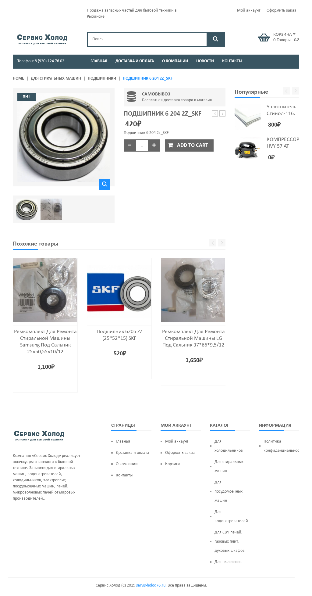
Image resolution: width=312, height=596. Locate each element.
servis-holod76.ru (150, 585)
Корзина (172, 464)
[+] (154, 145)
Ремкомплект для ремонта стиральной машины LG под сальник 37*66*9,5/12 (193, 338)
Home (18, 78)
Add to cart (192, 145)
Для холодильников (228, 446)
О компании (127, 464)
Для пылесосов (228, 562)
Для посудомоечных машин (228, 491)
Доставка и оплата (132, 453)
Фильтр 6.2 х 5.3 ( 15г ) (215, 114)
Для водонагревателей (231, 516)
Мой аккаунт (248, 10)
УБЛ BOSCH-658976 (222, 114)
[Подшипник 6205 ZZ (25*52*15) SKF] (119, 290)
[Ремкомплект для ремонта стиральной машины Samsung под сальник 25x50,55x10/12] (45, 290)
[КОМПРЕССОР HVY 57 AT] (248, 150)
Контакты (124, 475)
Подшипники (102, 78)
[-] (130, 145)
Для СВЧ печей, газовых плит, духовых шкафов (229, 541)
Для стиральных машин (56, 78)
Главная (123, 441)
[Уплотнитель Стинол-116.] (248, 117)
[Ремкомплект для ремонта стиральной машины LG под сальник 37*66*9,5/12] (193, 290)
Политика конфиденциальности (281, 446)
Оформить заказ (281, 10)
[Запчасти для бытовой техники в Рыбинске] (42, 38)
